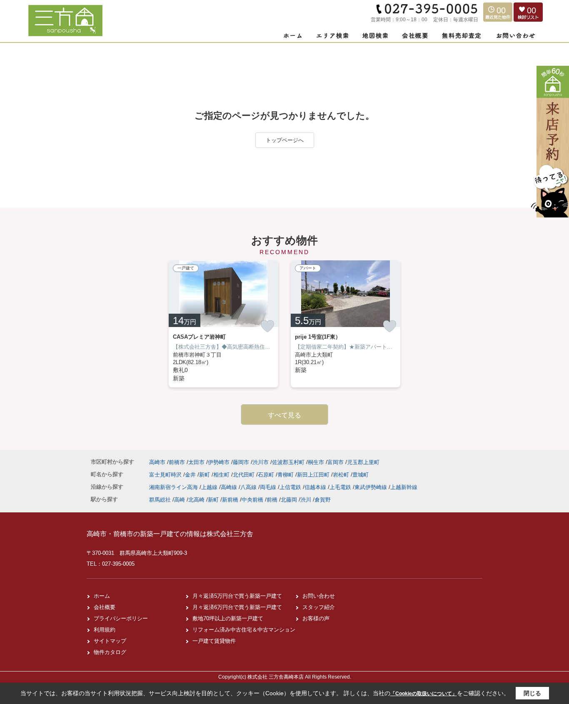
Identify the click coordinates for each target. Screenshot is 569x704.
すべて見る (284, 415)
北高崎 (196, 500)
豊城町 (360, 475)
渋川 (305, 500)
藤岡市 (241, 462)
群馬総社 (160, 500)
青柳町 (286, 475)
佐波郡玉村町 (288, 462)
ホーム (102, 596)
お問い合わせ (318, 596)
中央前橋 (252, 500)
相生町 (222, 475)
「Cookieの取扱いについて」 (423, 694)
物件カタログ (110, 652)
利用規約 (104, 630)
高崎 (179, 500)
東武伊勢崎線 (371, 487)
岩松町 (342, 475)
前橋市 (177, 462)
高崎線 (230, 487)
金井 (191, 475)
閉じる (532, 693)
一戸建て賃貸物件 (214, 641)
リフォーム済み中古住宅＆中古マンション (243, 630)
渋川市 (260, 462)
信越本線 (316, 487)
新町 (205, 475)
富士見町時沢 (166, 475)
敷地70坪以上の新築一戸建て (227, 618)
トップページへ (285, 140)
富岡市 (335, 462)
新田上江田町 (314, 475)
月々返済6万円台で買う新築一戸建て (237, 607)
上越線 (210, 487)
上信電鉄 (291, 487)
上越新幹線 (403, 487)
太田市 (196, 462)
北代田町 (244, 475)
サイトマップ (110, 641)
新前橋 (230, 500)
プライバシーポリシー (121, 618)
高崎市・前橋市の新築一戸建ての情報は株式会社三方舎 (170, 533)
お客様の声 (315, 618)
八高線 (249, 487)
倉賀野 (322, 500)
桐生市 (316, 462)
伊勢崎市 (219, 462)
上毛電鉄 (341, 487)
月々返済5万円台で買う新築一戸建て (237, 596)
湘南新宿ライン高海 (174, 487)
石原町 (267, 475)
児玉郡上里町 (363, 462)
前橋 (272, 500)
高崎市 (157, 462)
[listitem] (223, 323)
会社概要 (104, 607)
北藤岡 (289, 500)
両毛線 (269, 487)
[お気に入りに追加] (267, 326)
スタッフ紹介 (318, 607)
